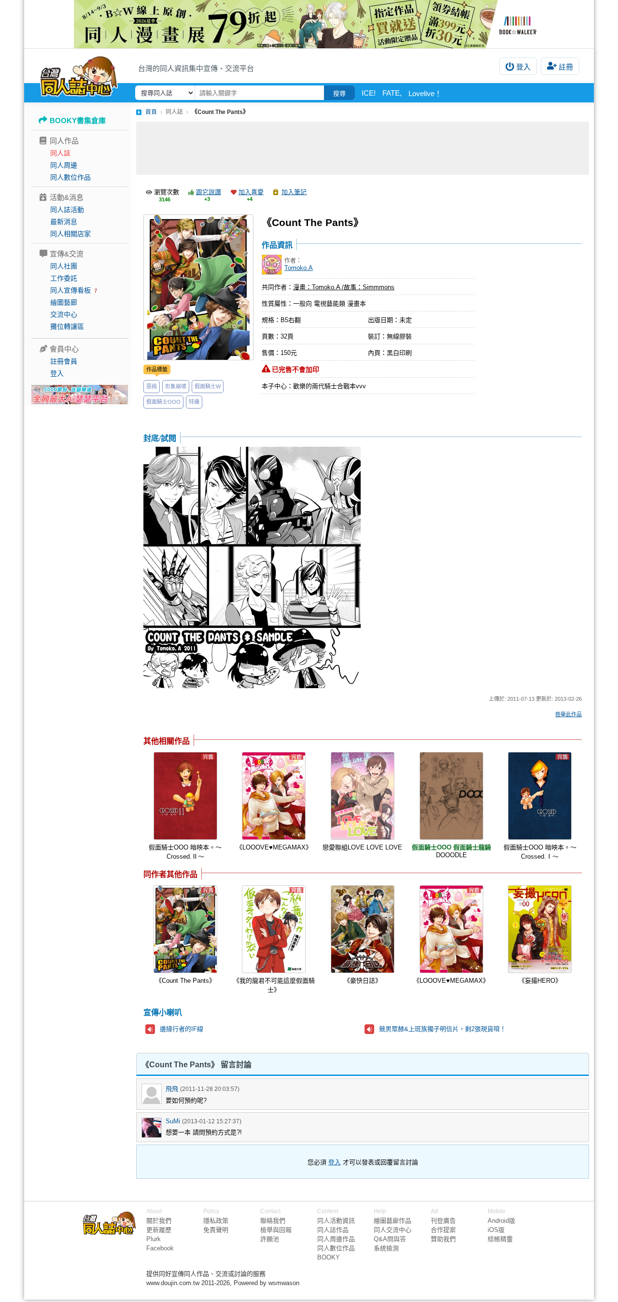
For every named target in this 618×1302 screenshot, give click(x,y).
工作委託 (63, 278)
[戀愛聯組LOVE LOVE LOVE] (362, 796)
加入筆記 (294, 192)
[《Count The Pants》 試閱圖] (252, 568)
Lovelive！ (425, 93)
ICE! (369, 93)
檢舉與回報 (276, 1229)
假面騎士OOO (163, 402)
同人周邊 (63, 165)
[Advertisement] (362, 148)
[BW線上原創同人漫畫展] (309, 24)
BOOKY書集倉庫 (78, 120)
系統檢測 (386, 1248)
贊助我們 (443, 1239)
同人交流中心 (392, 1229)
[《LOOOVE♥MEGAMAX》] (274, 796)
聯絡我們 (272, 1220)
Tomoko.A (298, 267)
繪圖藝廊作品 (392, 1220)
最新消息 (63, 222)
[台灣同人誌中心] (79, 75)
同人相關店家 (70, 234)
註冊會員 (63, 361)
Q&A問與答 (390, 1239)
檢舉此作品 (568, 714)
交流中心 (63, 314)
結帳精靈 (500, 1239)
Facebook (160, 1248)
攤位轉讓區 (67, 326)
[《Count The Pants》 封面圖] (198, 287)
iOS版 (496, 1229)
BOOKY (328, 1257)
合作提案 (443, 1229)
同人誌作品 (333, 1229)
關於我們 (158, 1220)
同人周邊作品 (336, 1239)
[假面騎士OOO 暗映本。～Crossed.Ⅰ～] (540, 796)
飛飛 (172, 1088)
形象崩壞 (175, 386)
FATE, (392, 93)
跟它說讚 (208, 192)
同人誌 (60, 153)
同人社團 (63, 266)
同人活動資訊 (336, 1220)
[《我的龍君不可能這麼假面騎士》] (274, 929)
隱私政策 (215, 1220)
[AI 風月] (79, 398)
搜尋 (339, 93)
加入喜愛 (251, 192)
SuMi (173, 1121)
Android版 (501, 1220)
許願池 (269, 1239)
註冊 (566, 67)
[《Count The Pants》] (185, 929)
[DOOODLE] (451, 796)
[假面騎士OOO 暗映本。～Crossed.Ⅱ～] (185, 796)
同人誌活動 (67, 209)
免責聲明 (215, 1229)
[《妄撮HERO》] (540, 929)
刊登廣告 (443, 1220)
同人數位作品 (70, 177)
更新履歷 (158, 1229)
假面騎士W (208, 386)
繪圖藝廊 (63, 302)
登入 (523, 67)
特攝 (194, 402)
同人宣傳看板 (70, 290)
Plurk (153, 1239)
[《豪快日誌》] (362, 929)
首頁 (151, 112)
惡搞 (151, 386)
